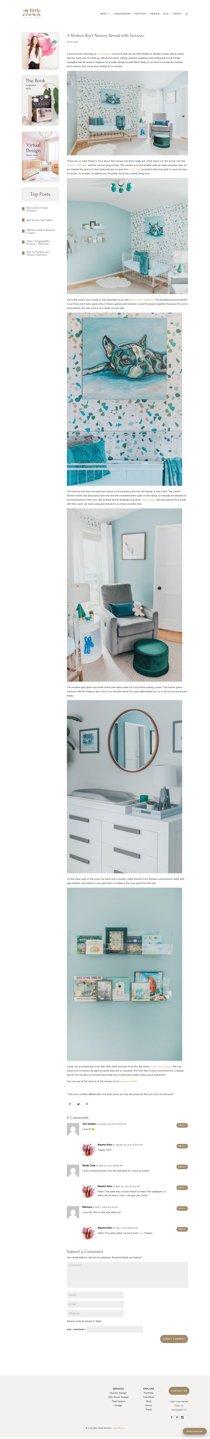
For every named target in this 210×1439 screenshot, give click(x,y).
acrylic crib (134, 169)
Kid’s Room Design (118, 1397)
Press (149, 1409)
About (148, 1405)
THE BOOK (155, 14)
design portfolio (128, 1081)
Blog (148, 1401)
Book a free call (195, 1431)
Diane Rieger (148, 499)
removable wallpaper (142, 299)
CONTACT (177, 14)
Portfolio (149, 1393)
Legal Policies (118, 1428)
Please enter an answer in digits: (84, 1321)
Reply (182, 1125)
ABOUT (103, 14)
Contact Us (179, 1391)
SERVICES (118, 1388)
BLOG (166, 14)
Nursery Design (118, 1393)
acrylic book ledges (161, 1066)
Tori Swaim (89, 1123)
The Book (148, 1397)
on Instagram (104, 54)
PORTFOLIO (140, 14)
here (140, 1233)
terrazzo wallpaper (77, 165)
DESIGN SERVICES (122, 14)
